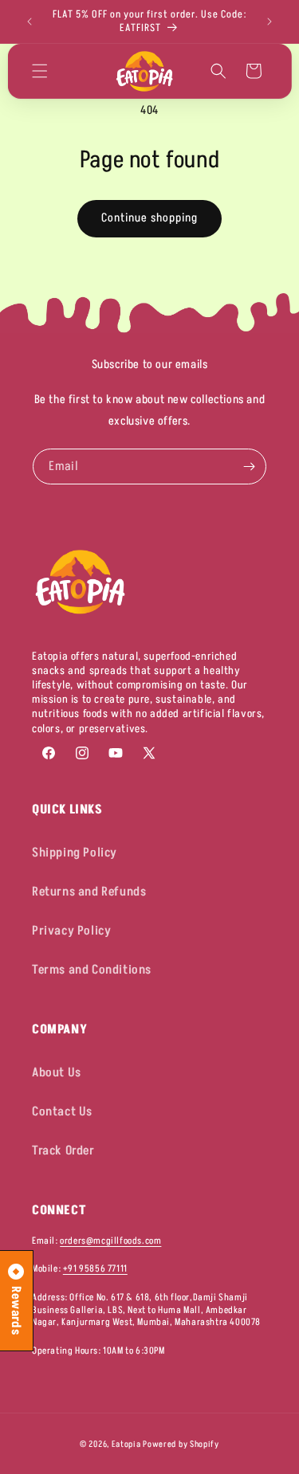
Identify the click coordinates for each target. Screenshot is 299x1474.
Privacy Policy (71, 930)
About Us (56, 1072)
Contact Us (62, 1111)
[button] (39, 70)
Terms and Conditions (91, 969)
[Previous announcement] (29, 21)
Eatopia (128, 1444)
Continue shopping (149, 218)
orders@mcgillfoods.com (110, 1241)
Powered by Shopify (181, 1444)
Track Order (63, 1150)
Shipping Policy (74, 852)
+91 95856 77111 (95, 1269)
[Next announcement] (269, 21)
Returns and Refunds (89, 891)
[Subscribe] (248, 466)
